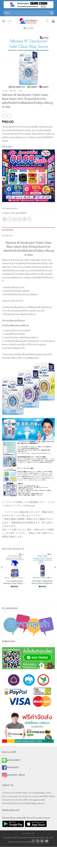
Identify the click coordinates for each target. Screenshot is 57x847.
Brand (13, 90)
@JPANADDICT (14, 760)
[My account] (47, 21)
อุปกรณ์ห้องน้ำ (21, 213)
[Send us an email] (42, 841)
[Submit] (51, 12)
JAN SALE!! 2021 (28, 833)
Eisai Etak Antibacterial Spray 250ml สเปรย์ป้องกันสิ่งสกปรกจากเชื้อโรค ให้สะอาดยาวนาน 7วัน (42, 582)
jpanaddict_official (16, 774)
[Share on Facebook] (9, 219)
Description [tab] (7, 230)
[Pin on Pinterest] (24, 219)
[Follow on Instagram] (38, 841)
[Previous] (2, 572)
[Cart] (53, 21)
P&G (21, 90)
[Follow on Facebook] (33, 841)
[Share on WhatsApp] (4, 219)
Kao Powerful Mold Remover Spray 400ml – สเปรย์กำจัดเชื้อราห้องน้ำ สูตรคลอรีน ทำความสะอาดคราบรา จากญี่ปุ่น (15, 582)
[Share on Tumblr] (29, 219)
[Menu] (3, 21)
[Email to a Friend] (19, 219)
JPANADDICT (13, 767)
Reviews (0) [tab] (7, 235)
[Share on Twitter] (14, 219)
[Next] (55, 572)
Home (4, 90)
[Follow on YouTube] (47, 841)
